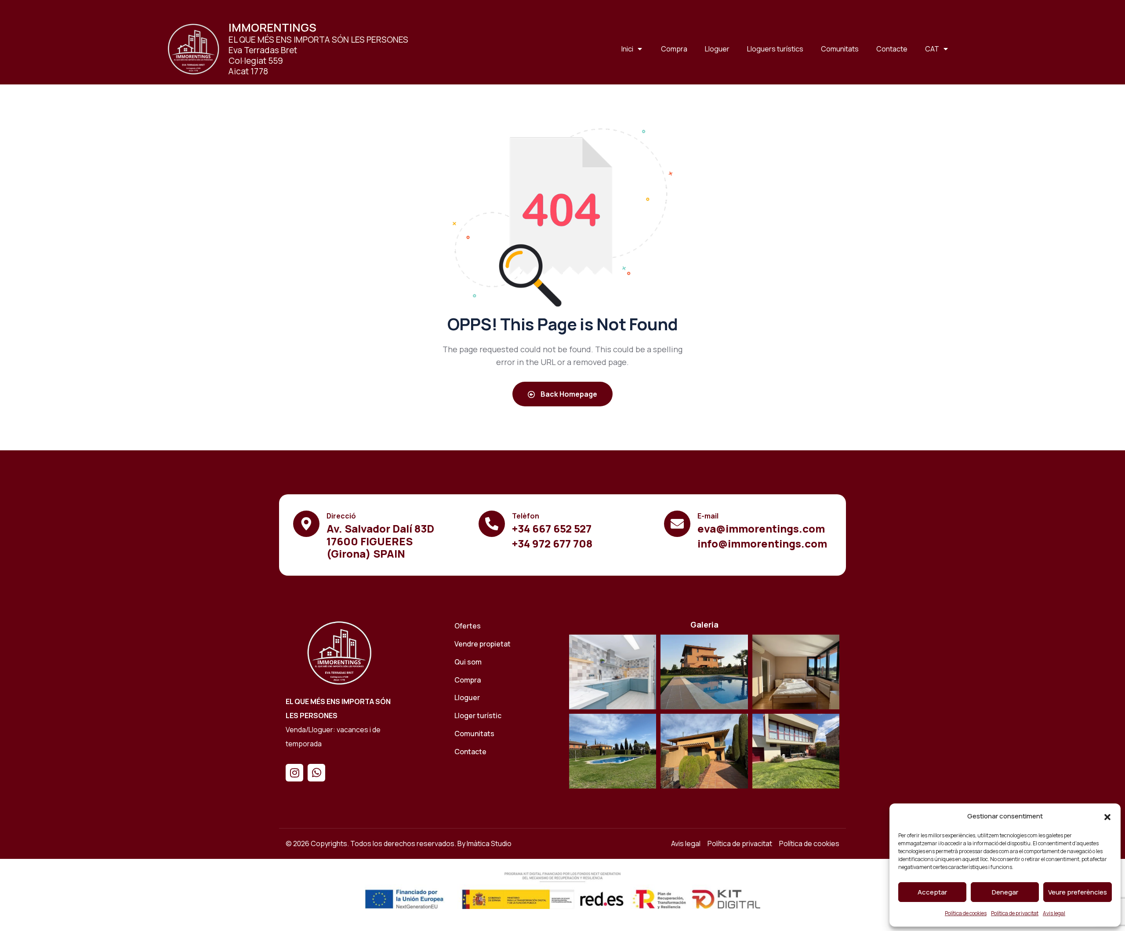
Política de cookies (966, 913)
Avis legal (1054, 913)
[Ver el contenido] (193, 48)
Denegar (1005, 892)
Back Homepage (568, 394)
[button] (1107, 816)
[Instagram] (294, 772)
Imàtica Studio (489, 843)
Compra (674, 49)
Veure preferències (1077, 892)
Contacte (891, 49)
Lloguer (717, 49)
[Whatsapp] (316, 772)
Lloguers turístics (775, 49)
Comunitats (840, 49)
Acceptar (932, 892)
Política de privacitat (1014, 913)
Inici (627, 49)
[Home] (339, 653)
